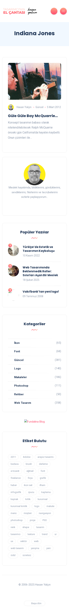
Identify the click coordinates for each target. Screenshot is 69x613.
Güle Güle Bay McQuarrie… (33, 115)
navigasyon (45, 513)
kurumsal (42, 499)
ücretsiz (27, 555)
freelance (16, 478)
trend (44, 534)
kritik (28, 499)
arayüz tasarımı (46, 457)
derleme (43, 464)
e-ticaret (15, 471)
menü (14, 513)
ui (55, 534)
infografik (16, 492)
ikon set (28, 485)
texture (31, 534)
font (43, 471)
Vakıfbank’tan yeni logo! (41, 292)
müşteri (28, 513)
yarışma (35, 548)
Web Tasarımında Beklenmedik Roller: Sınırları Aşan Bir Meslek (40, 271)
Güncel (39, 107)
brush (29, 464)
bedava (15, 464)
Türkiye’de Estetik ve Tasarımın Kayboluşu (39, 249)
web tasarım (17, 548)
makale (50, 506)
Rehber (19, 394)
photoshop (17, 520)
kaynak (14, 499)
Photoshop (21, 385)
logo (36, 506)
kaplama (46, 492)
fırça (30, 478)
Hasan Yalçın (24, 107)
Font (17, 351)
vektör (23, 541)
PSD (45, 520)
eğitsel (29, 471)
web (36, 541)
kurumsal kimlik (19, 506)
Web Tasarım (22, 402)
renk (13, 527)
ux (12, 541)
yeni (48, 548)
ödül (13, 555)
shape (25, 527)
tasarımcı (15, 534)
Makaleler (20, 377)
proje (32, 520)
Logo (17, 368)
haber (14, 485)
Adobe (26, 457)
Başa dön (36, 603)
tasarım (40, 527)
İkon (17, 343)
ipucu (31, 492)
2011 (13, 457)
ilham (42, 485)
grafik (43, 478)
